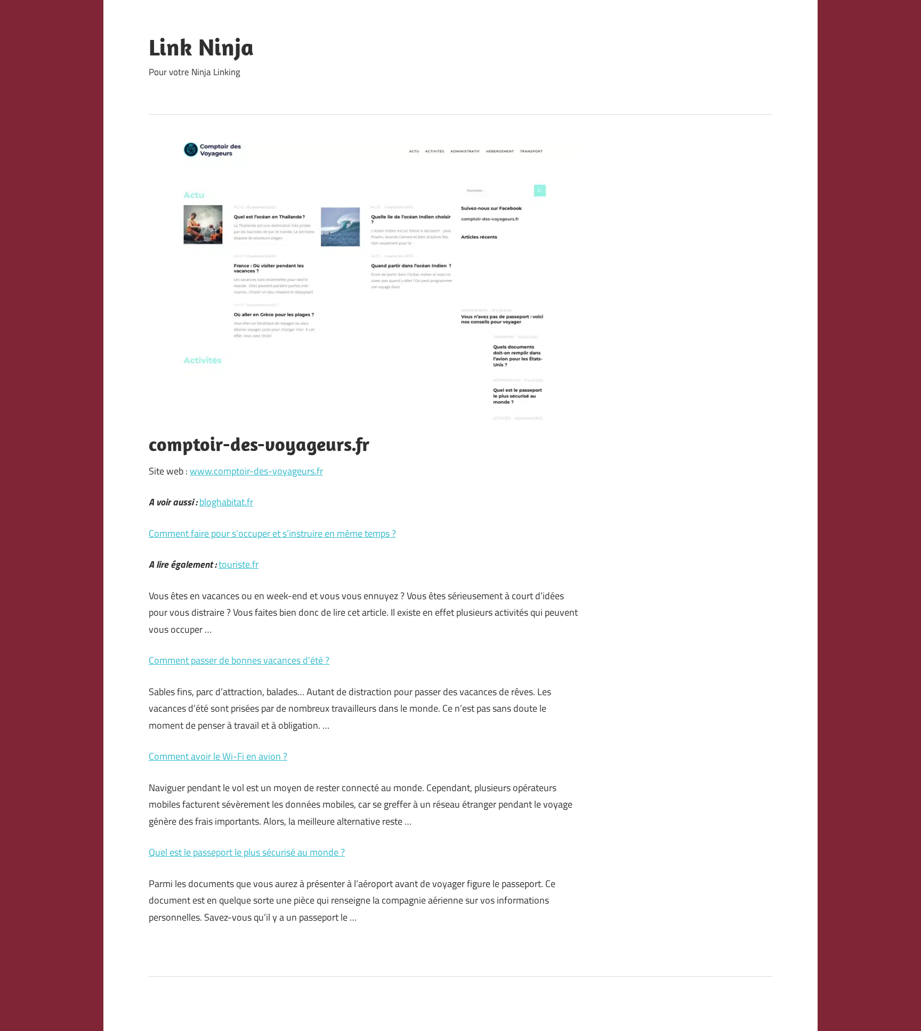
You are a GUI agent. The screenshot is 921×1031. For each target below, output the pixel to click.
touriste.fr (238, 564)
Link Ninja (201, 47)
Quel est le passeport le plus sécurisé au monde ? (247, 852)
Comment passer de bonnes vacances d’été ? (239, 660)
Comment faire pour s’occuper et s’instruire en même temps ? (272, 533)
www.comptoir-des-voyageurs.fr (256, 471)
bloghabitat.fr (226, 502)
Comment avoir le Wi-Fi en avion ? (218, 756)
